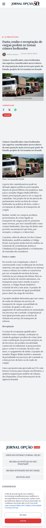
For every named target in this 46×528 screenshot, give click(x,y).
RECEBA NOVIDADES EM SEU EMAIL (23, 470)
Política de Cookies (23, 505)
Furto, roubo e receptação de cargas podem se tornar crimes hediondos (22, 45)
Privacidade (36, 505)
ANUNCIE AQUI (23, 477)
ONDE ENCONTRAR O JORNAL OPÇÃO (23, 455)
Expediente (9, 486)
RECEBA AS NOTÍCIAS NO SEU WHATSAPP (23, 462)
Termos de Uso (12, 508)
